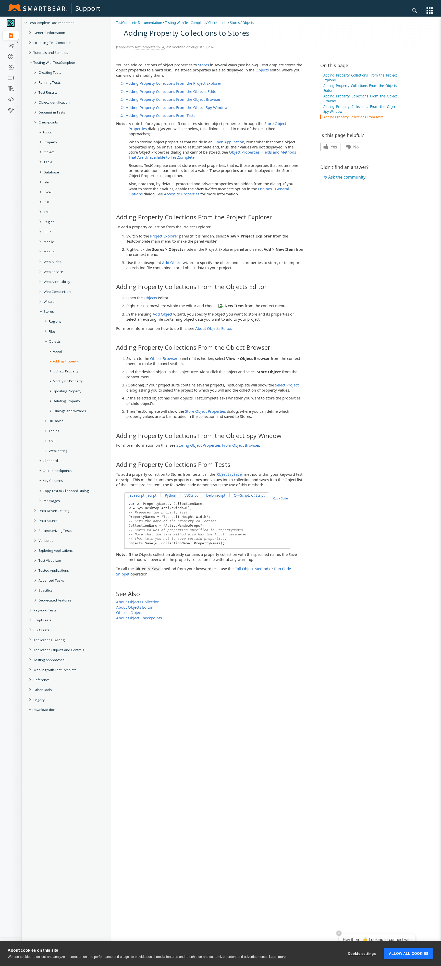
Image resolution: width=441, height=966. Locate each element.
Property (50, 142)
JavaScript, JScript (142, 495)
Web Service (53, 271)
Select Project (287, 384)
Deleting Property (66, 401)
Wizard (49, 301)
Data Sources (49, 520)
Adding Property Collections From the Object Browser (173, 99)
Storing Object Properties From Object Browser (217, 445)
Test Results (48, 92)
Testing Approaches (49, 660)
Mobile (49, 242)
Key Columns (53, 480)
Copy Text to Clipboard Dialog (66, 490)
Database (51, 172)
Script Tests (42, 620)
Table (48, 162)
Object (49, 152)
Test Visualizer (50, 560)
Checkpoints (48, 122)
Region (49, 222)
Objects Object (129, 612)
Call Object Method (251, 568)
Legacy (39, 699)
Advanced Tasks (51, 580)
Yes (333, 147)
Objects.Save (229, 474)
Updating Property (67, 391)
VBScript (191, 495)
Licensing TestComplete (52, 42)
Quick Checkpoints (57, 470)
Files (52, 331)
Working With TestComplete (55, 670)
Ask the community (346, 177)
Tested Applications (54, 570)
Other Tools (42, 689)
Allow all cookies (408, 954)
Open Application (229, 141)
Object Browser (163, 358)
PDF (47, 202)
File (46, 182)
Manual (49, 251)
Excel (48, 192)
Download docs (44, 709)
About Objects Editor (213, 328)
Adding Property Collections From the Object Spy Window (177, 107)
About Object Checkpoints (139, 617)
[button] (429, 10)
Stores (49, 311)
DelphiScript (215, 495)
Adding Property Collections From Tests (160, 115)
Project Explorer (164, 236)
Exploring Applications (56, 550)
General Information (49, 32)
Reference (41, 680)
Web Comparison (57, 291)
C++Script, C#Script (249, 495)
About (47, 132)
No (355, 147)
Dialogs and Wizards (70, 411)
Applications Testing (49, 640)
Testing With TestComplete (54, 62)
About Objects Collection (138, 601)
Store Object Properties (205, 411)
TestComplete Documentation (51, 22)
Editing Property (66, 371)
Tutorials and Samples (50, 52)
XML (47, 212)
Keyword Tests (44, 610)
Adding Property (65, 361)
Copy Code (280, 498)
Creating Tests (50, 72)
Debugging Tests (52, 112)
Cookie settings (362, 954)
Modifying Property (68, 381)
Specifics (45, 590)
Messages (52, 500)
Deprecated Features (55, 600)
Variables (46, 540)
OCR (47, 232)
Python (170, 495)
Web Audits (52, 261)
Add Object (172, 262)
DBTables (56, 421)
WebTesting (58, 450)
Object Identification (54, 102)
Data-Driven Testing (54, 510)
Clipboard (50, 460)
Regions (55, 321)
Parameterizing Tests (55, 530)
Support (87, 8)
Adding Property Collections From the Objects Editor (172, 91)
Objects (55, 341)
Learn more (277, 957)
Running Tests (50, 82)
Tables (54, 431)
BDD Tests (41, 630)
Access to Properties (181, 193)
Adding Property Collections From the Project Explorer (173, 83)
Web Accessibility (57, 281)
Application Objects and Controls (58, 650)
